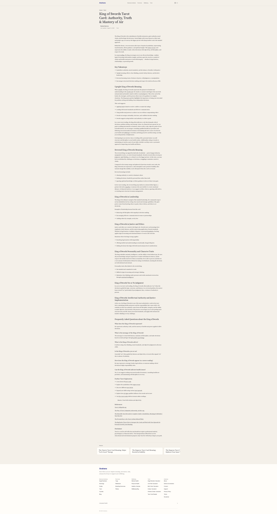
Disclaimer (166, 497)
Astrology (101, 483)
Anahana (102, 3)
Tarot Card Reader (152, 494)
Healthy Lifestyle (136, 486)
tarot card (129, 98)
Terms (165, 494)
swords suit (130, 92)
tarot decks (130, 387)
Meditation (118, 483)
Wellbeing (146, 2)
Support (166, 489)
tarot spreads (138, 390)
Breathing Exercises (120, 486)
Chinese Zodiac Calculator (154, 491)
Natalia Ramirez (104, 26)
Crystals (101, 491)
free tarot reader (123, 396)
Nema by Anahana (131, 2)
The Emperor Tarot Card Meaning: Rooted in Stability (144, 451)
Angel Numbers (103, 481)
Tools (151, 2)
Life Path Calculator (153, 483)
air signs (126, 393)
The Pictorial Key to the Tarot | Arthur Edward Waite (129, 419)
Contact (166, 486)
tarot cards (128, 381)
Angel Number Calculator (154, 481)
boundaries (150, 231)
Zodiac (101, 486)
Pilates (117, 489)
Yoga (116, 481)
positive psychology (138, 338)
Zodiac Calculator (152, 489)
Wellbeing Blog (135, 489)
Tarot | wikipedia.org (120, 407)
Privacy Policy (167, 491)
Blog (100, 494)
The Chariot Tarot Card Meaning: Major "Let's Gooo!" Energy (112, 451)
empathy (127, 187)
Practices (139, 2)
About (165, 481)
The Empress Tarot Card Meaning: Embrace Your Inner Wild (177, 451)
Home (100, 10)
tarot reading (120, 55)
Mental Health (135, 481)
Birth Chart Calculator (153, 486)
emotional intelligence (127, 277)
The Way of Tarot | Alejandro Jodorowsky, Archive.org (129, 410)
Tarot (105, 10)
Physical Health (135, 483)
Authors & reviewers (169, 483)
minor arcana (151, 48)
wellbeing (126, 133)
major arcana (136, 384)
